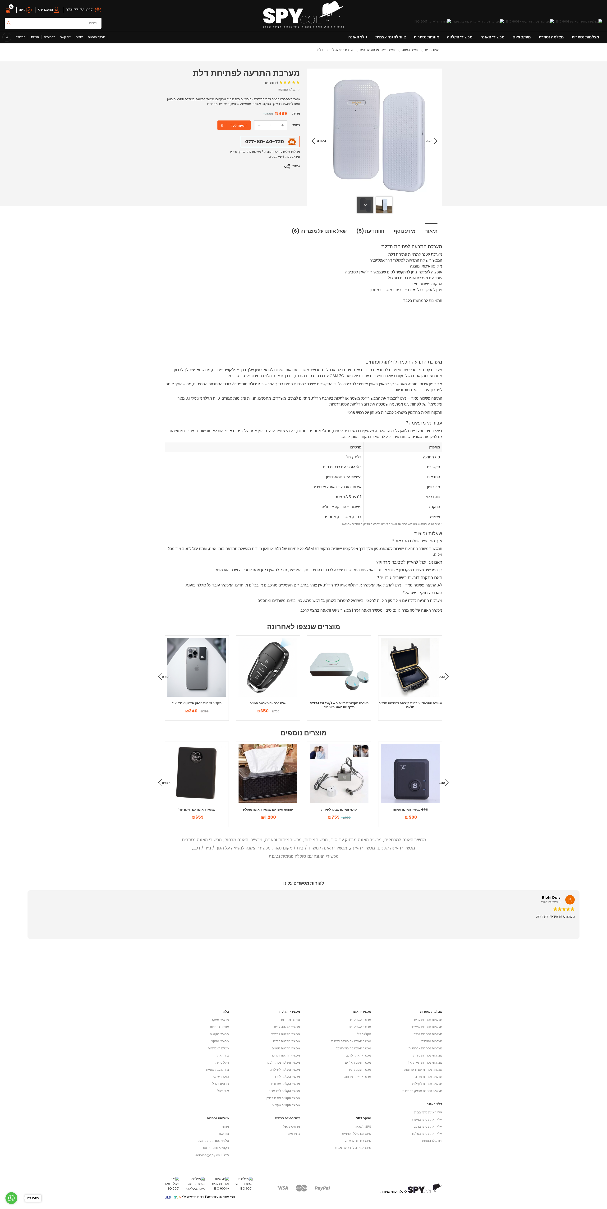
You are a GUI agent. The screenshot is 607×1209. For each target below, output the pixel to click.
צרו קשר (223, 1133)
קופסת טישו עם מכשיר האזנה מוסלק (268, 809)
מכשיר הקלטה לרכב (287, 1077)
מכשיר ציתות (316, 840)
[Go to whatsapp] (11, 1198)
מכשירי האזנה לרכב (358, 1055)
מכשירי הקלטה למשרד (285, 1034)
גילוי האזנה (358, 37)
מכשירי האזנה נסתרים (202, 840)
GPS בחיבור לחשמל (358, 1141)
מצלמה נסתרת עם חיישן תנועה (422, 1069)
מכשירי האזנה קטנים (396, 848)
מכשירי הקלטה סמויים (286, 1048)
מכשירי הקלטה (460, 37)
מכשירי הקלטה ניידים (286, 1041)
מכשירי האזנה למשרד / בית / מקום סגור (310, 848)
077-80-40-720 (264, 141)
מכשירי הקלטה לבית (287, 1027)
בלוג (226, 1011)
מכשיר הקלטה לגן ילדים (285, 1069)
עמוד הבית (432, 50)
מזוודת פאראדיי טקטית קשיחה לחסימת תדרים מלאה (410, 705)
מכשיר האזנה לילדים (358, 1062)
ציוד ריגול (223, 1091)
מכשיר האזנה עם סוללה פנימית (351, 1041)
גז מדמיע (294, 1133)
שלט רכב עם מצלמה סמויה (268, 703)
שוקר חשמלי (221, 1077)
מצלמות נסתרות (585, 37)
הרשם (34, 37)
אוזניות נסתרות (426, 37)
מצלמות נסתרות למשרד (426, 1027)
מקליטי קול (222, 1062)
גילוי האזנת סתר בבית (428, 1112)
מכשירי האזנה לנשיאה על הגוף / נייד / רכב (232, 848)
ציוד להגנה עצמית (390, 37)
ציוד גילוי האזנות (432, 1141)
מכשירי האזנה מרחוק (243, 840)
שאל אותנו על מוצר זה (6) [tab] (319, 231)
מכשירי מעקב (220, 1020)
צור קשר (65, 37)
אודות (79, 37)
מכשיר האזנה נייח (360, 1027)
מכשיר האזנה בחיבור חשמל (353, 1048)
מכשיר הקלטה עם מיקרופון (283, 1098)
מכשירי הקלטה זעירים (286, 1055)
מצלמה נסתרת (551, 37)
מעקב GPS (521, 37)
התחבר (20, 37)
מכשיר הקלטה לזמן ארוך (284, 1091)
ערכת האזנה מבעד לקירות (339, 809)
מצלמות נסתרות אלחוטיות (425, 1048)
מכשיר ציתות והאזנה (283, 840)
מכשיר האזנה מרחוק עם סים (378, 50)
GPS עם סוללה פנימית (356, 1133)
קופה (22, 9)
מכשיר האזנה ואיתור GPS (410, 809)
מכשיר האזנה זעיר (368, 610)
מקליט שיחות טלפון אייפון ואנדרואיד (197, 703)
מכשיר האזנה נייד (360, 1020)
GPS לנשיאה (363, 1126)
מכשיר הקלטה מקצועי (286, 1105)
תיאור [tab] (431, 231)
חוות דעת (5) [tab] (370, 231)
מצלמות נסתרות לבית (428, 1020)
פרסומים (49, 37)
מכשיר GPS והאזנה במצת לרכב (325, 610)
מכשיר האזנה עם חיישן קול (197, 809)
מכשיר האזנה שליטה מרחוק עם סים (414, 610)
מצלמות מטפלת (431, 1041)
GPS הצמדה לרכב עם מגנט (353, 1148)
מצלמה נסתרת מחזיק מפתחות (422, 1091)
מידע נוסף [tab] (405, 231)
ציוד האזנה (222, 1055)
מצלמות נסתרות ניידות (427, 1055)
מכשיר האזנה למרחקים (405, 840)
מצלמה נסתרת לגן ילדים (426, 1084)
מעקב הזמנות (96, 37)
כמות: (296, 125)
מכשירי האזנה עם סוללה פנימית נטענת (304, 856)
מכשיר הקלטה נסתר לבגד (283, 1062)
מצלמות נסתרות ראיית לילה (424, 1062)
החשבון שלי (46, 9)
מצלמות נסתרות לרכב (428, 1034)
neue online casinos (15, 1206)
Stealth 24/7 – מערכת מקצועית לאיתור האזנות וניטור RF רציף (339, 705)
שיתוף (296, 166)
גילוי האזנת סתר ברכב (428, 1126)
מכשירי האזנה (492, 37)
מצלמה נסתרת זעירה (428, 1077)
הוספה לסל (239, 125)
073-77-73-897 (79, 9)
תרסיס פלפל (220, 1084)
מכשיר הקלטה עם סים (285, 1084)
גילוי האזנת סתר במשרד (426, 1119)
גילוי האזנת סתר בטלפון (427, 1133)
